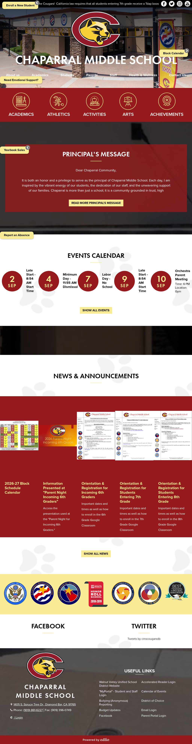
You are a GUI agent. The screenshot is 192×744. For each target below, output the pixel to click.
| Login (18, 717)
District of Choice (152, 701)
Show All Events (96, 310)
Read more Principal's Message (96, 203)
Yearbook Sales (14, 150)
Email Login (149, 710)
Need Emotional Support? (21, 80)
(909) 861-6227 (33, 710)
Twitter (172, 4)
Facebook (164, 4)
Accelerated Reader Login (158, 682)
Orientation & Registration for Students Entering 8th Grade (171, 492)
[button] (13, 75)
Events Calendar (96, 255)
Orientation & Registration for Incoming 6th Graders (95, 490)
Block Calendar (173, 53)
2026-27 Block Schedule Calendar (17, 488)
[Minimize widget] (28, 147)
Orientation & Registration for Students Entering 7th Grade (133, 492)
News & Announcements (96, 376)
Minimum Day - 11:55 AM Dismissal (70, 280)
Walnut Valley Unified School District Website (118, 684)
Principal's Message (96, 154)
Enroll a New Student (20, 5)
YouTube (187, 4)
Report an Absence (17, 235)
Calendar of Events (153, 691)
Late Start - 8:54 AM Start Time (30, 280)
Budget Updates (109, 710)
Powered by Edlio (96, 740)
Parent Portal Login (153, 716)
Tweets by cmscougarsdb (144, 639)
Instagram (179, 4)
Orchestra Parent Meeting (182, 275)
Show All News (96, 554)
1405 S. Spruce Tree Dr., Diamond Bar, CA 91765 (45, 704)
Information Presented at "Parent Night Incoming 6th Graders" (54, 492)
